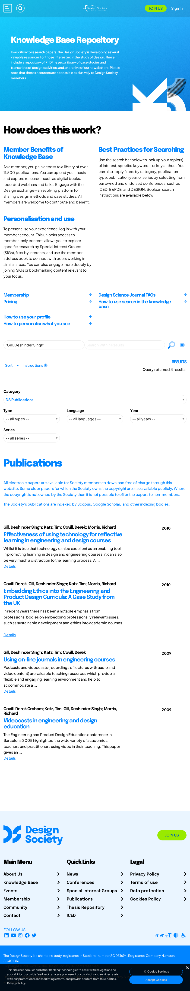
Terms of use (144, 883)
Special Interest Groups (92, 891)
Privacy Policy (144, 874)
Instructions (33, 365)
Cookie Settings (158, 971)
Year (134, 410)
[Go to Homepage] (95, 7)
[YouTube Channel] (13, 935)
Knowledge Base (20, 883)
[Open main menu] (7, 8)
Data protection (147, 891)
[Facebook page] (27, 935)
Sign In (177, 8)
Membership (16, 899)
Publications (80, 899)
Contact (11, 916)
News (72, 874)
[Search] (20, 8)
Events (10, 891)
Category (11, 391)
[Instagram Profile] (20, 935)
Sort (9, 365)
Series (9, 429)
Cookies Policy (145, 899)
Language (75, 410)
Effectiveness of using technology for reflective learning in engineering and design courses (62, 538)
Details (9, 566)
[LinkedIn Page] (6, 935)
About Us (12, 874)
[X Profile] (34, 935)
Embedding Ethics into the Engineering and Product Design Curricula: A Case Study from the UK (58, 597)
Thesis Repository (85, 908)
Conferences (80, 883)
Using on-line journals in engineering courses (59, 660)
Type (7, 410)
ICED (71, 916)
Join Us (156, 8)
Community (15, 908)
